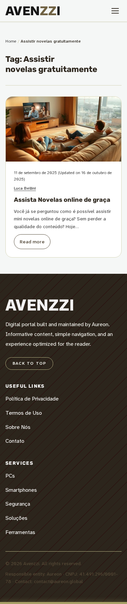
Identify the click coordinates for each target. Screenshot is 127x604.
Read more (32, 242)
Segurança (17, 503)
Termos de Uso (23, 412)
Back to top (29, 363)
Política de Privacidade (32, 398)
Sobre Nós (17, 427)
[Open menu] (115, 10)
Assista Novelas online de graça (62, 199)
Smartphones (21, 489)
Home (10, 41)
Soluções (16, 518)
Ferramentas (20, 532)
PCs (10, 475)
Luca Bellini (25, 188)
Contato (14, 440)
